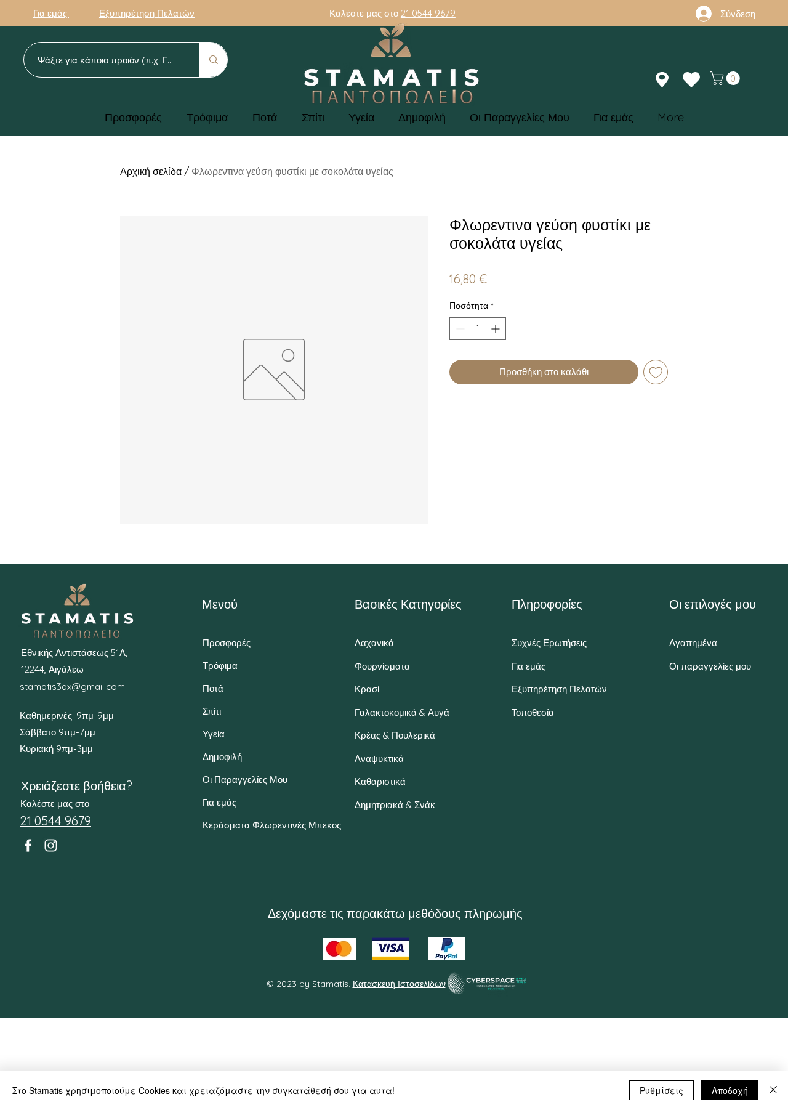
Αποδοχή (730, 1090)
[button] (726, 78)
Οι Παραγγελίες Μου (245, 779)
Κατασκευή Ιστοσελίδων (399, 983)
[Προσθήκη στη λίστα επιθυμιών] (656, 372)
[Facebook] (28, 845)
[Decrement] (459, 328)
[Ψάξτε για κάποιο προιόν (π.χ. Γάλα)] (213, 60)
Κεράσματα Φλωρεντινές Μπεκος (249, 825)
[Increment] (496, 328)
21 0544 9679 (428, 13)
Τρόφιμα (220, 665)
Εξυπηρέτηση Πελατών (559, 689)
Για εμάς (219, 802)
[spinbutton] (478, 328)
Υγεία (214, 734)
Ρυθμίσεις (661, 1090)
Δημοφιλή (222, 757)
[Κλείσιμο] (773, 1090)
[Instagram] (50, 845)
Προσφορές (227, 643)
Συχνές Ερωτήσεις (549, 643)
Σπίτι (212, 711)
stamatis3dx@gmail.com (72, 686)
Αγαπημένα (693, 643)
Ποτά (213, 688)
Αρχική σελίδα (151, 171)
